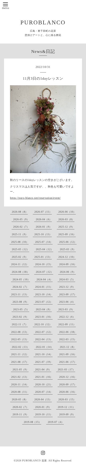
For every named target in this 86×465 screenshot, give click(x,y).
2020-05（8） (20, 399)
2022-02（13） (20, 347)
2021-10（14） (44, 354)
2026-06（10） (67, 211)
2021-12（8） (68, 347)
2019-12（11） (66, 407)
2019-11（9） (21, 414)
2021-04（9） (43, 369)
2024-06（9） (68, 272)
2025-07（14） (44, 242)
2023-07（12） (44, 301)
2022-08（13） (20, 332)
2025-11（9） (20, 234)
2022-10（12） (43, 324)
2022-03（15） (68, 339)
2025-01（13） (43, 257)
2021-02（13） (20, 377)
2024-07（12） (44, 272)
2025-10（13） (43, 234)
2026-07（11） (43, 211)
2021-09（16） (68, 354)
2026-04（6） (44, 219)
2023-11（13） (20, 294)
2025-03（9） (68, 249)
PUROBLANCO (43, 22)
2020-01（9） (43, 407)
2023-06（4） (67, 301)
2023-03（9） (66, 309)
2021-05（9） (21, 369)
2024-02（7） (21, 287)
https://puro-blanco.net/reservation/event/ (35, 197)
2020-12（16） (68, 377)
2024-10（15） (44, 264)
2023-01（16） (44, 316)
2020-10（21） (44, 384)
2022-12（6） (67, 316)
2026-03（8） (66, 219)
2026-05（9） (21, 219)
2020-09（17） (68, 384)
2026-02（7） (21, 226)
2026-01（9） (44, 226)
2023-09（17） (68, 294)
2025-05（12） (20, 249)
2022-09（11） (67, 324)
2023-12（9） (67, 287)
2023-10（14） (44, 294)
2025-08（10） (20, 242)
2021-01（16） (44, 377)
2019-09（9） (67, 414)
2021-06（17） (68, 362)
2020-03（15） (67, 399)
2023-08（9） (21, 301)
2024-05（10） (21, 279)
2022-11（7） (20, 324)
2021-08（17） (20, 362)
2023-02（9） (21, 316)
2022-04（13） (44, 339)
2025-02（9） (20, 257)
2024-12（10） (67, 257)
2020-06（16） (68, 392)
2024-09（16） (68, 264)
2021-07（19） (44, 362)
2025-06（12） (68, 242)
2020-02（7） (21, 407)
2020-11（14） (20, 384)
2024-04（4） (45, 279)
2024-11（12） (20, 264)
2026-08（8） (20, 211)
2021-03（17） (66, 369)
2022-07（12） (44, 332)
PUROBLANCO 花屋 (34, 460)
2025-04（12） (44, 249)
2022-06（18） (68, 332)
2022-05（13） (20, 339)
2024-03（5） (67, 279)
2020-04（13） (43, 399)
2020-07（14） (44, 392)
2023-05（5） (21, 309)
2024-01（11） (44, 287)
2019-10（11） (44, 414)
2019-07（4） (56, 422)
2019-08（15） (32, 422)
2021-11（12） (20, 354)
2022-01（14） (44, 347)
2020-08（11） (20, 392)
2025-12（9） (66, 226)
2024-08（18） (20, 272)
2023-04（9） (44, 309)
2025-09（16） (67, 234)
